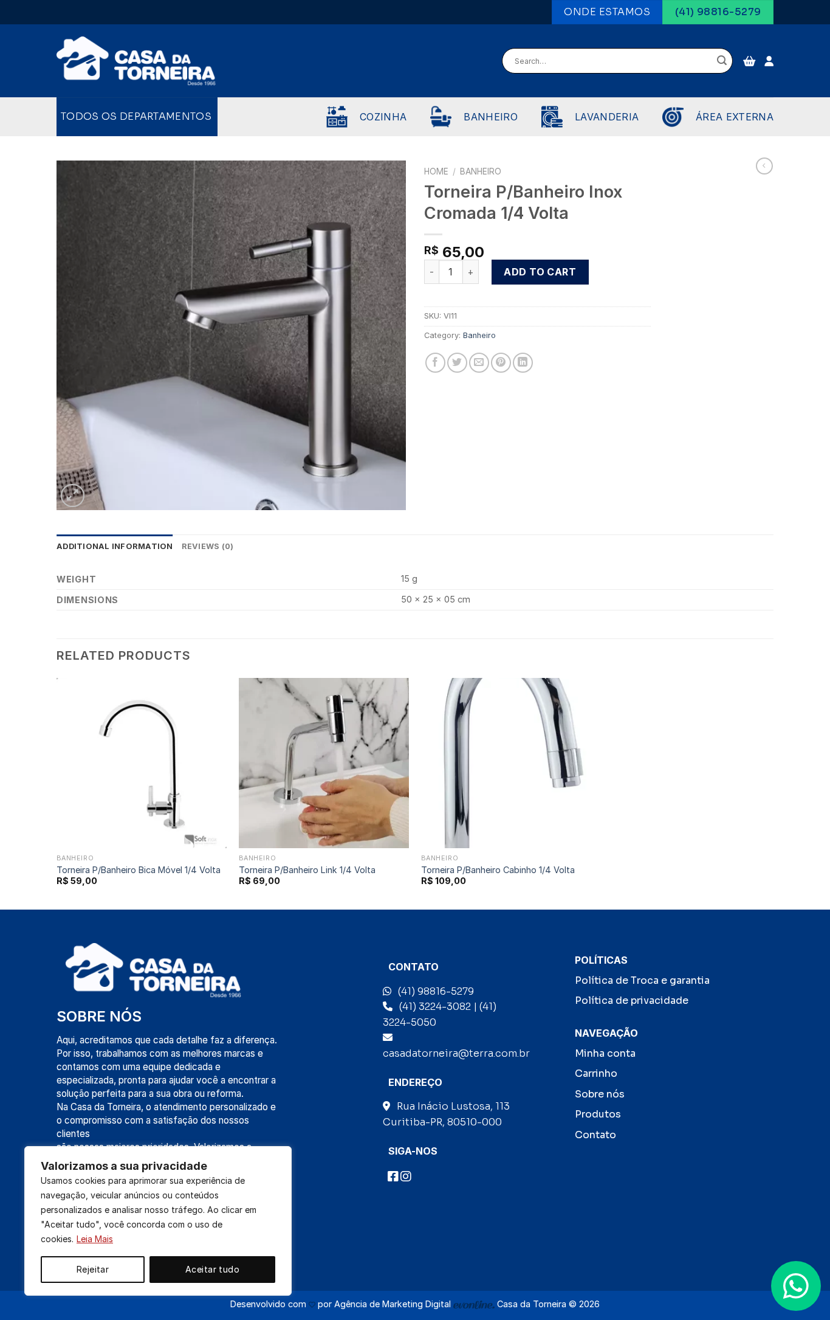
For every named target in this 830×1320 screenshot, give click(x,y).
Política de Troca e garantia (642, 980)
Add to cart (540, 272)
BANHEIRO (491, 117)
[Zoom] (72, 496)
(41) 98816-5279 (436, 991)
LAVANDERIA (607, 117)
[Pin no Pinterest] (501, 363)
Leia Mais (95, 1239)
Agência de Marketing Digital (393, 1304)
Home (436, 171)
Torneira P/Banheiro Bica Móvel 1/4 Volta (139, 870)
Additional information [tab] (115, 546)
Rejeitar (93, 1269)
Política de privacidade (631, 1000)
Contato (595, 1134)
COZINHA (383, 117)
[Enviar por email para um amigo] (479, 363)
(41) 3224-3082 (435, 1006)
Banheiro (480, 171)
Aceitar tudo (212, 1269)
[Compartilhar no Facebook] (435, 363)
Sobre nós (600, 1094)
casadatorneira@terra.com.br (456, 1053)
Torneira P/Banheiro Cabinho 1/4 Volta (498, 870)
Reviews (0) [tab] (208, 546)
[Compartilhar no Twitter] (457, 363)
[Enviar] (722, 61)
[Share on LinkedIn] (523, 363)
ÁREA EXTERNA (734, 117)
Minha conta (605, 1053)
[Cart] (749, 61)
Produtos (598, 1114)
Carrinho (596, 1073)
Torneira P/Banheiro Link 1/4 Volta (307, 870)
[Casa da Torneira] (136, 61)
